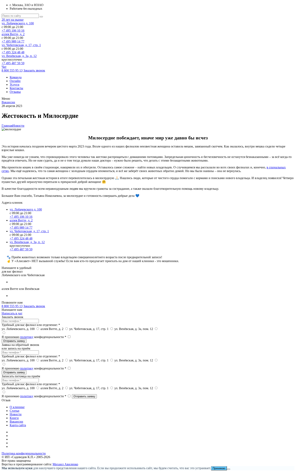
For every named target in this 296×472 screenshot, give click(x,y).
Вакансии (8, 102)
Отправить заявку (14, 340)
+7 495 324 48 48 (13, 52)
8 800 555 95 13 (12, 70)
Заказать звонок (34, 70)
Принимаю (219, 468)
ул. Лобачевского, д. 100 (18, 329)
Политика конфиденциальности (24, 453)
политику (26, 337)
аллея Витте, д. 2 (13, 34)
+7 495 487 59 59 (13, 63)
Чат (4, 66)
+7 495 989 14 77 (13, 41)
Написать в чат (12, 313)
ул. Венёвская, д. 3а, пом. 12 (134, 329)
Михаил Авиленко (65, 464)
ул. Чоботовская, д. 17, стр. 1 (21, 45)
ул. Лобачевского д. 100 (18, 23)
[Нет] (228, 469)
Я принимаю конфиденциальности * (34, 337)
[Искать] (41, 16)
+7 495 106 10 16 (13, 30)
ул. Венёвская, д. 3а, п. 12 (19, 56)
